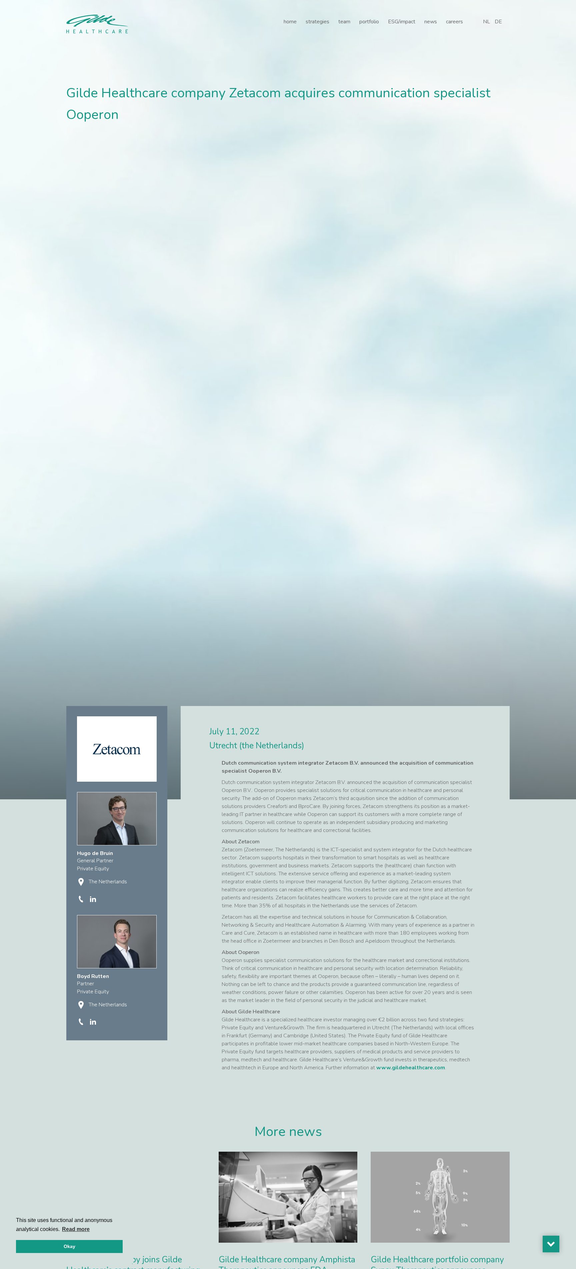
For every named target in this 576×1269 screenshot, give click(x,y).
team (344, 21)
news (430, 21)
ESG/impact (401, 21)
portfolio (369, 21)
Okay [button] (69, 1246)
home (290, 21)
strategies (317, 21)
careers (454, 21)
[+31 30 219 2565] (81, 898)
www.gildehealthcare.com (410, 1067)
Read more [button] (76, 1229)
